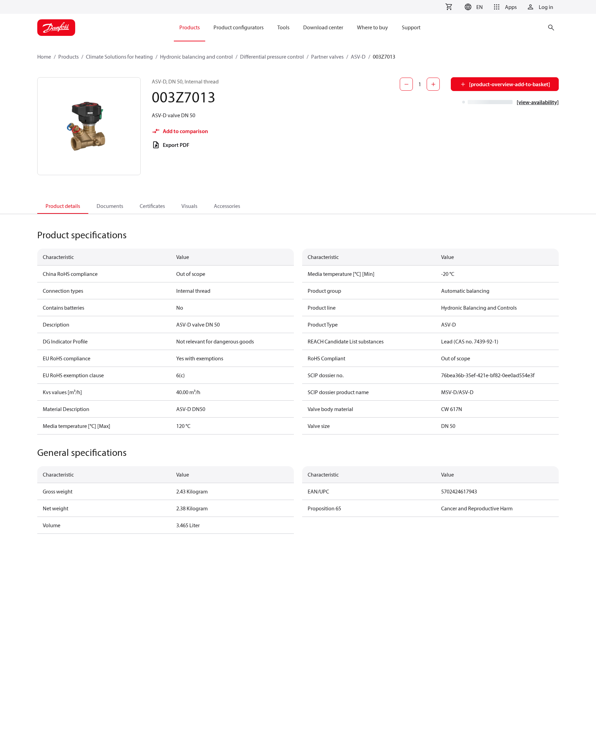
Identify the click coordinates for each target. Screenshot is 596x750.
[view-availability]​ (538, 102)
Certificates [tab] (152, 205)
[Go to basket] (448, 6)
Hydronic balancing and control (196, 56)
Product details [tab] (63, 205)
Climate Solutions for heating (119, 56)
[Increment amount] (433, 84)
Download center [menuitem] (323, 27)
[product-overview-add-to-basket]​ (509, 84)
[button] (473, 6)
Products (68, 56)
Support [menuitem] (411, 27)
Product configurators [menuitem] (238, 27)
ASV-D (358, 56)
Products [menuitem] (189, 27)
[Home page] (56, 27)
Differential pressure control (272, 56)
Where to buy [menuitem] (372, 27)
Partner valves (327, 56)
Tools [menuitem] (283, 27)
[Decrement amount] (406, 84)
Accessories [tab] (227, 205)
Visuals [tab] (189, 205)
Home (44, 56)
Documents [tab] (110, 205)
